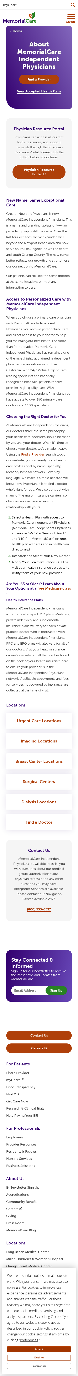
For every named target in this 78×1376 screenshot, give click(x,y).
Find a (33, 454)
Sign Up (56, 990)
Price (20, 1087)
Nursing (19, 1159)
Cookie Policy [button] (42, 1328)
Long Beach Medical (27, 1252)
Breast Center (39, 761)
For (18, 1063)
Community (21, 1202)
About (15, 1178)
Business (20, 1166)
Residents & (21, 1151)
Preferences (39, 1366)
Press (15, 1223)
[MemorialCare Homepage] (19, 17)
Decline (39, 1357)
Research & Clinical (25, 1108)
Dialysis (38, 801)
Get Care (17, 1101)
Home (17, 31)
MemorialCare (21, 1230)
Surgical (39, 781)
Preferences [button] (29, 1340)
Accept (39, 1349)
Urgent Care (39, 720)
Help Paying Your (22, 1115)
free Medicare (54, 588)
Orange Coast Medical (29, 1266)
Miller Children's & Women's (34, 1259)
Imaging (39, 741)
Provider (21, 1144)
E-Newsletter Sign (22, 1187)
